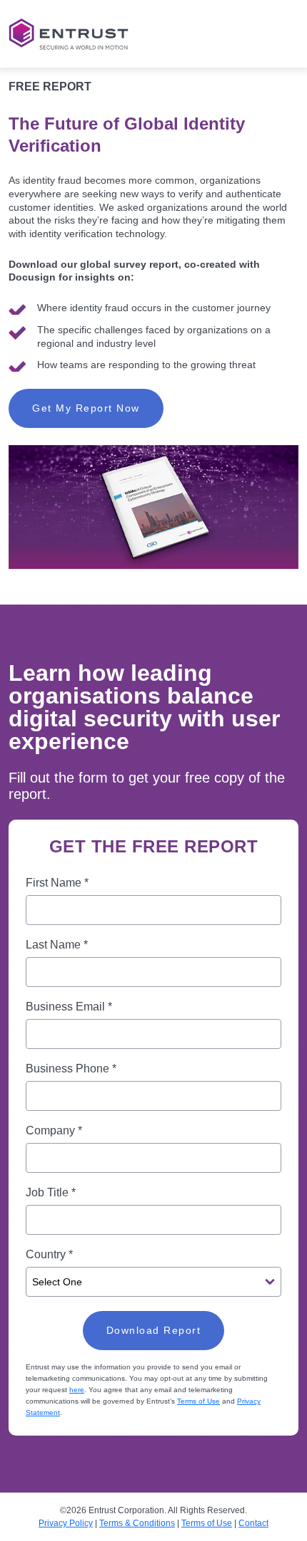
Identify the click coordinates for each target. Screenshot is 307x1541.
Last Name (57, 945)
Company (54, 1130)
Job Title (51, 1192)
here (76, 1390)
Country (49, 1254)
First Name (57, 883)
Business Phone (71, 1068)
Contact (253, 1523)
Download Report (153, 1330)
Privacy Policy (66, 1523)
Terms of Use (198, 1401)
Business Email (69, 1007)
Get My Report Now (86, 408)
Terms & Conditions (137, 1523)
